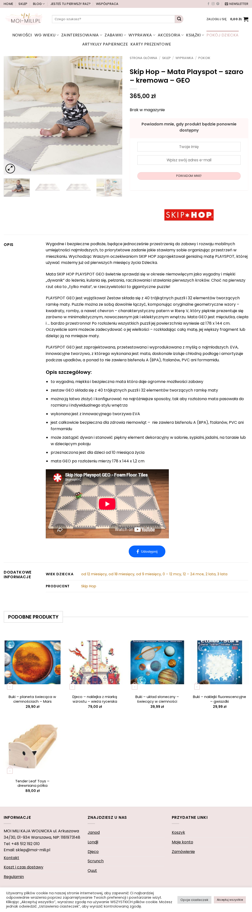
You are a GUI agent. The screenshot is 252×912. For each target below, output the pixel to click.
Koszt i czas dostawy (23, 867)
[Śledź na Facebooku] (208, 4)
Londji (93, 842)
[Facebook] (147, 551)
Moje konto (182, 842)
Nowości (22, 35)
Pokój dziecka (222, 35)
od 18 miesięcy (121, 574)
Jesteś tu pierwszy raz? (70, 4)
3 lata (222, 574)
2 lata (210, 574)
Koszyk (178, 832)
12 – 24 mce (193, 574)
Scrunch (96, 861)
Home (8, 4)
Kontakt (11, 858)
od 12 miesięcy (94, 574)
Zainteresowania (80, 35)
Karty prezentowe (150, 44)
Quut (92, 870)
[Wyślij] (179, 19)
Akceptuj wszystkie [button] (230, 900)
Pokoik (204, 58)
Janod (94, 832)
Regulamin (14, 877)
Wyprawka (140, 35)
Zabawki (114, 35)
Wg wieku (45, 35)
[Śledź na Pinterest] (217, 4)
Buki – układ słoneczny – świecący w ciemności (157, 699)
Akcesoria (169, 35)
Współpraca (107, 4)
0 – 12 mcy (172, 574)
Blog (37, 4)
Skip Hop (88, 586)
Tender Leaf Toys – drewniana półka (32, 783)
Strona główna (143, 58)
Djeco (93, 851)
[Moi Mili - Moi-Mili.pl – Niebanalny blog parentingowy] (24, 19)
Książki (193, 35)
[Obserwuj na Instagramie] (213, 4)
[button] (236, 4)
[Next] (113, 115)
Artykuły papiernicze (105, 44)
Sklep (22, 4)
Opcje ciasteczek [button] (194, 899)
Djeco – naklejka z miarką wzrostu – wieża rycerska (94, 699)
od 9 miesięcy (148, 574)
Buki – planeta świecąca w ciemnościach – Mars (32, 699)
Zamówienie (183, 851)
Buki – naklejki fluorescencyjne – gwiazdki (219, 699)
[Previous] (12, 115)
